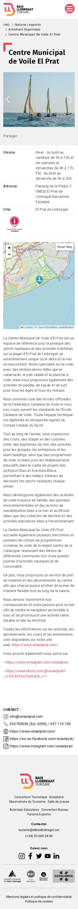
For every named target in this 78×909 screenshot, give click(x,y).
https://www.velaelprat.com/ (35, 645)
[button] (9, 248)
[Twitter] (39, 855)
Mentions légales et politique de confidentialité (39, 897)
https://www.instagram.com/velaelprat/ (37, 662)
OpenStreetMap (48, 327)
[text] (39, 512)
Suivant (70, 99)
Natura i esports (28, 25)
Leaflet (28, 327)
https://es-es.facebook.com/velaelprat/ (42, 739)
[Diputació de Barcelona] (37, 875)
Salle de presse (58, 801)
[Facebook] (30, 855)
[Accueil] (18, 9)
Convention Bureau (54, 809)
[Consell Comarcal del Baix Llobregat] (12, 875)
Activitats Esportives (24, 29)
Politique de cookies (39, 901)
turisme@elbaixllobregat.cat (39, 830)
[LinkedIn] (56, 855)
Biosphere (56, 797)
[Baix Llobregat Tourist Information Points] (14, 224)
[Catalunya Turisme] (64, 875)
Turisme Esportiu (39, 814)
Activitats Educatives (24, 809)
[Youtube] (47, 855)
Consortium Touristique (30, 797)
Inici (6, 25)
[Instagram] (21, 855)
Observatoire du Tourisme (27, 801)
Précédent (7, 99)
